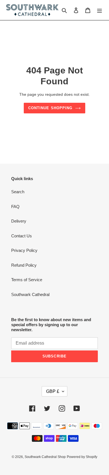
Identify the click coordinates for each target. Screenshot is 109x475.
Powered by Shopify (82, 457)
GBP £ (52, 391)
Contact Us (21, 235)
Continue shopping (50, 108)
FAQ (15, 206)
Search (17, 191)
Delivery (18, 221)
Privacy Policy (24, 250)
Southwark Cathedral (30, 294)
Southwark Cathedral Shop (45, 457)
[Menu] (99, 10)
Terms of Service (26, 279)
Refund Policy (24, 265)
